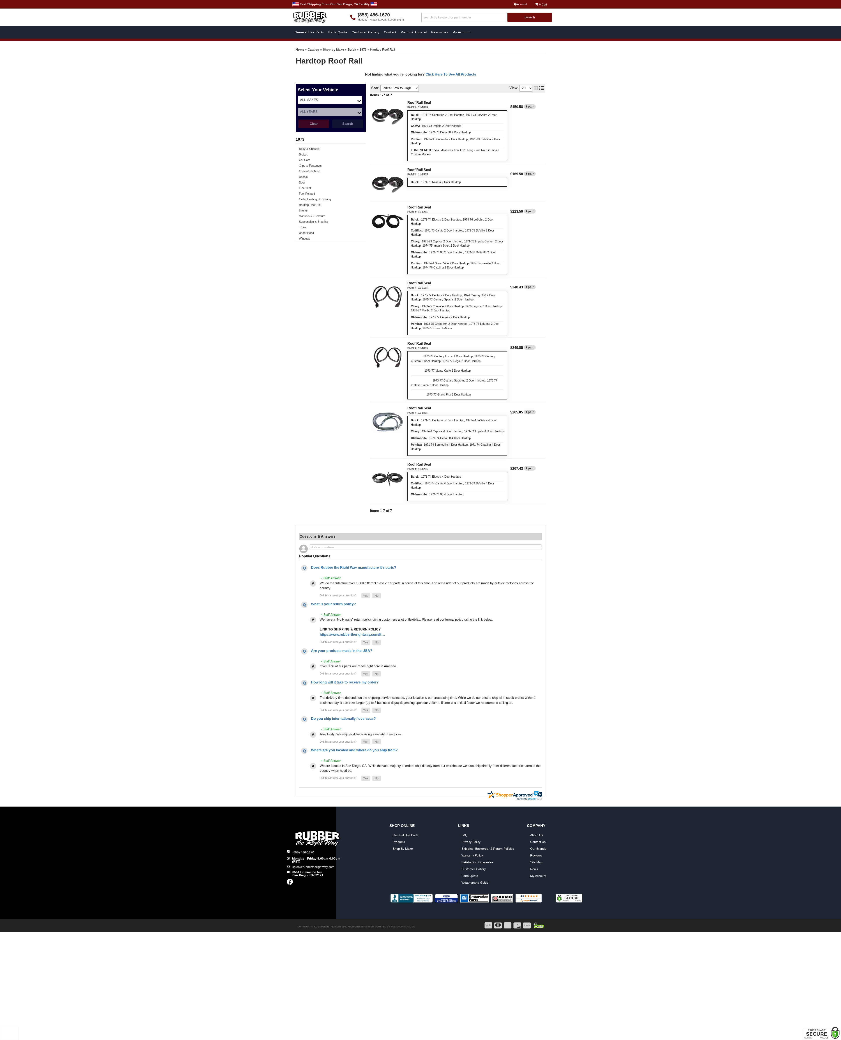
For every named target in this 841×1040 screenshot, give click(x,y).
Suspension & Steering (313, 221)
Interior (303, 210)
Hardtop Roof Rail (310, 205)
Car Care (304, 160)
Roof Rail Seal (419, 102)
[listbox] (330, 100)
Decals (303, 176)
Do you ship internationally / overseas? (343, 718)
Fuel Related (307, 193)
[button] (486, 17)
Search (347, 123)
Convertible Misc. (310, 171)
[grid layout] (536, 88)
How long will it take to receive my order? (345, 682)
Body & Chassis (309, 148)
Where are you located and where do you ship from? (354, 750)
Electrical (305, 188)
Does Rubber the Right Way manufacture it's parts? (353, 567)
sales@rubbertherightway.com (313, 866)
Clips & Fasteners (310, 165)
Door (302, 182)
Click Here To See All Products (451, 74)
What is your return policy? (333, 604)
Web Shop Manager (403, 926)
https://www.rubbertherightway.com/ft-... (352, 634)
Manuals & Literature (312, 216)
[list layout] (541, 88)
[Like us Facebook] (290, 883)
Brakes (303, 154)
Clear (314, 123)
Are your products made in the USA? (341, 651)
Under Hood (306, 233)
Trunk (302, 227)
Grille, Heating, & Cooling (315, 199)
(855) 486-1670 (303, 852)
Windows (304, 238)
